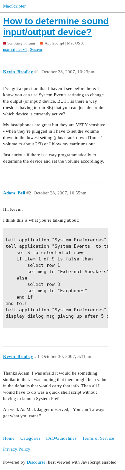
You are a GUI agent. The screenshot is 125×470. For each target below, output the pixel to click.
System (36, 49)
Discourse (36, 462)
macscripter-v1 (15, 49)
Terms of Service (98, 438)
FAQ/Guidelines (61, 438)
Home (9, 438)
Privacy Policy (16, 449)
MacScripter (14, 6)
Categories (30, 438)
